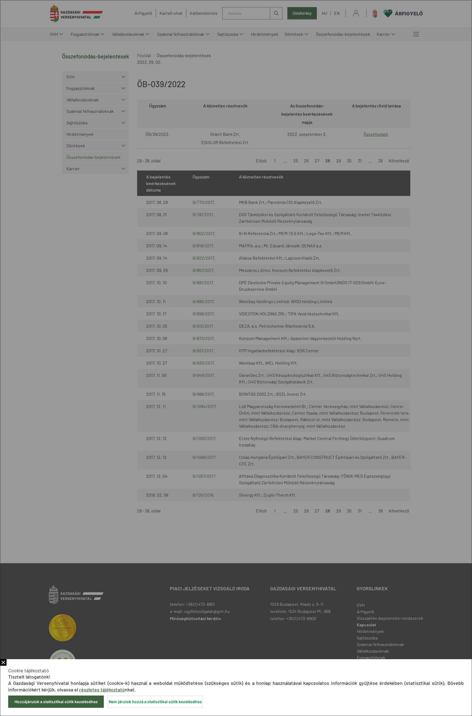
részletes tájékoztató (102, 689)
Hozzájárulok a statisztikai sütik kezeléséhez (56, 701)
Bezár (3, 662)
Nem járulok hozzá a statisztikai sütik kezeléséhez (155, 701)
